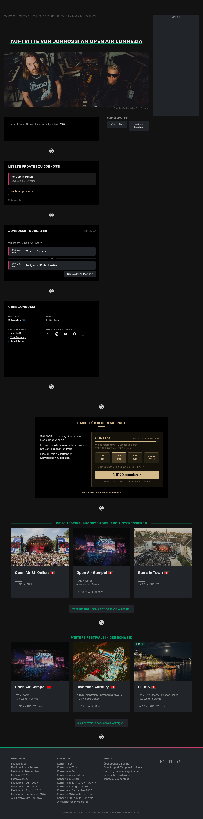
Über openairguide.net (116, 763)
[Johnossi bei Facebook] (73, 334)
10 (102, 457)
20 (119, 457)
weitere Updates (20, 191)
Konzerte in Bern (67, 771)
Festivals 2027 (20, 778)
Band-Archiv (75, 16)
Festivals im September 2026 (28, 794)
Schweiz (37, 16)
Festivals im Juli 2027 (24, 786)
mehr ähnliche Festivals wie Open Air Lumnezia (100, 608)
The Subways (18, 337)
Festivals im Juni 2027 (24, 782)
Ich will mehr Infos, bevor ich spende (100, 492)
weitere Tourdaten (139, 126)
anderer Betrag (151, 457)
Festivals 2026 (20, 775)
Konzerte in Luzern (68, 778)
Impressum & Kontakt (116, 778)
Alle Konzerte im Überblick (72, 801)
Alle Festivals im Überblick (26, 797)
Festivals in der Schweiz (25, 767)
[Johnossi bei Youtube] (64, 334)
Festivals (24, 16)
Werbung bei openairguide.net (121, 771)
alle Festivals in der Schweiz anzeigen (100, 723)
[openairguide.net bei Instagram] (162, 761)
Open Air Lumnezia (55, 16)
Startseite (9, 16)
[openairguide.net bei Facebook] (171, 761)
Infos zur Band (117, 124)
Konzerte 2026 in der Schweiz (75, 794)
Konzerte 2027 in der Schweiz (75, 797)
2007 (62, 124)
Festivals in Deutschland (25, 771)
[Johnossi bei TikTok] (82, 334)
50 (135, 457)
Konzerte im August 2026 (72, 786)
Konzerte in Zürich (68, 767)
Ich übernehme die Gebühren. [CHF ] (121, 467)
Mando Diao (17, 333)
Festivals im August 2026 (26, 790)
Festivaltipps (18, 763)
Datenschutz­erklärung (116, 775)
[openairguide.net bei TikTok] (179, 761)
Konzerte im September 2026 (74, 790)
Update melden (15, 200)
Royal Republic (19, 341)
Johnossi (91, 16)
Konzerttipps (64, 763)
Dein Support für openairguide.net (123, 767)
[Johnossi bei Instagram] (55, 334)
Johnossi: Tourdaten (27, 231)
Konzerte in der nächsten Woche (76, 782)
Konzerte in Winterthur (70, 775)
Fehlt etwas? (90, 231)
